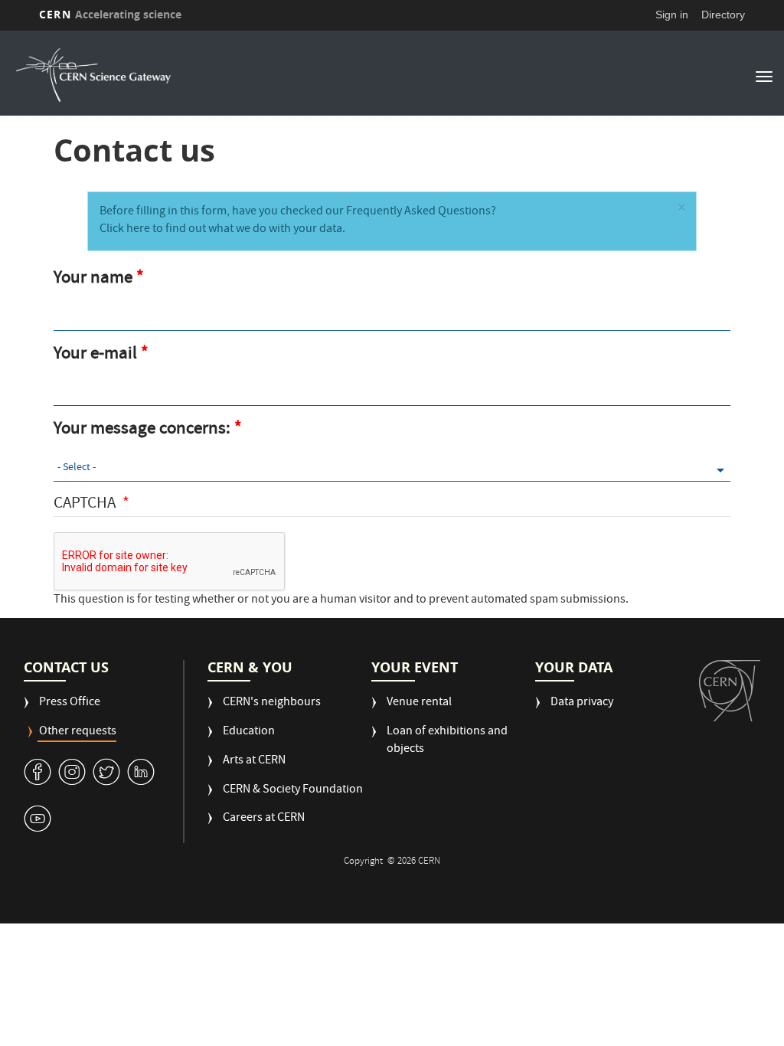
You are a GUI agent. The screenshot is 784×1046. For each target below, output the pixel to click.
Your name (93, 279)
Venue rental (419, 703)
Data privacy (581, 703)
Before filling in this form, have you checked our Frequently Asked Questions (295, 212)
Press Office (69, 703)
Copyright (364, 862)
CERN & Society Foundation (293, 790)
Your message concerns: (142, 430)
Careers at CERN (264, 819)
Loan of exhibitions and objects (447, 741)
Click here (125, 230)
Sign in (671, 14)
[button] (681, 210)
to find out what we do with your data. (247, 230)
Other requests (77, 732)
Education (249, 732)
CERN (110, 14)
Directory (723, 14)
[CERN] (729, 690)
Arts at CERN (254, 761)
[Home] (317, 75)
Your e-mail (95, 355)
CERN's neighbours (272, 703)
